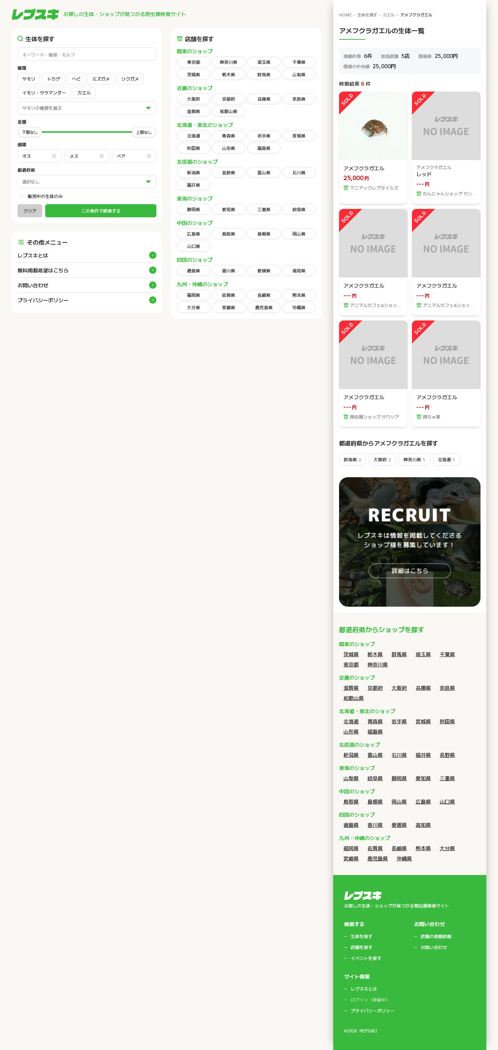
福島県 (264, 148)
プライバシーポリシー (43, 300)
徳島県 (193, 270)
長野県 (228, 172)
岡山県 (299, 233)
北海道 (193, 135)
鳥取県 (228, 233)
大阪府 (193, 99)
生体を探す (367, 15)
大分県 (193, 307)
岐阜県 (299, 209)
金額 (21, 122)
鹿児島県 (264, 307)
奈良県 (299, 99)
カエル (84, 92)
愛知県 (228, 209)
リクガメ (130, 78)
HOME (345, 15)
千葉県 (299, 62)
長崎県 (264, 295)
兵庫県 (264, 99)
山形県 (228, 148)
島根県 (264, 233)
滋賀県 (193, 111)
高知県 (299, 270)
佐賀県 (228, 295)
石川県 (299, 172)
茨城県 (193, 74)
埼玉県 (264, 62)
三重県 (264, 209)
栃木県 (228, 74)
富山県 (264, 172)
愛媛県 (264, 270)
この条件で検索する (101, 210)
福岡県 (193, 295)
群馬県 (264, 74)
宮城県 (299, 135)
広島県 (193, 233)
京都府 (228, 99)
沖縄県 (299, 307)
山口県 (193, 246)
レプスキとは (32, 255)
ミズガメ (101, 78)
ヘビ (76, 78)
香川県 (228, 270)
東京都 (193, 62)
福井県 (193, 185)
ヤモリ (28, 78)
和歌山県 (228, 111)
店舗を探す (362, 947)
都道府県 (26, 170)
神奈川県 (228, 62)
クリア (29, 210)
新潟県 (193, 172)
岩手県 (264, 135)
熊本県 (299, 295)
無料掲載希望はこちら (43, 270)
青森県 (228, 135)
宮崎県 (228, 307)
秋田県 (193, 148)
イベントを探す (366, 958)
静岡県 (193, 209)
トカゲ (53, 78)
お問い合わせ (32, 285)
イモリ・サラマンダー (44, 92)
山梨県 (299, 74)
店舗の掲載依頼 (436, 936)
